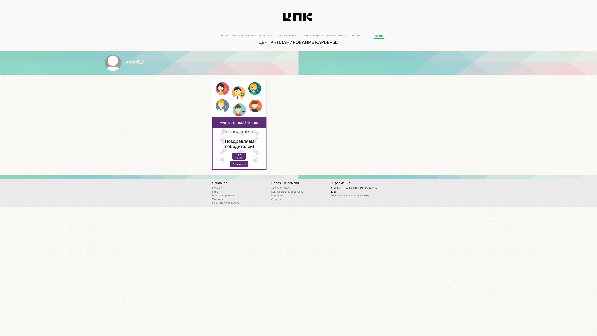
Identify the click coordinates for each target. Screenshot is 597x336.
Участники (330, 36)
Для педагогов (265, 36)
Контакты (306, 36)
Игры (233, 36)
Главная (225, 36)
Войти (379, 35)
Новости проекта (247, 36)
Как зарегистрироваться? (286, 36)
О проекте (318, 36)
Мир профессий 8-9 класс (239, 123)
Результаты (239, 164)
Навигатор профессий (349, 36)
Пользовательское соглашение (349, 195)
